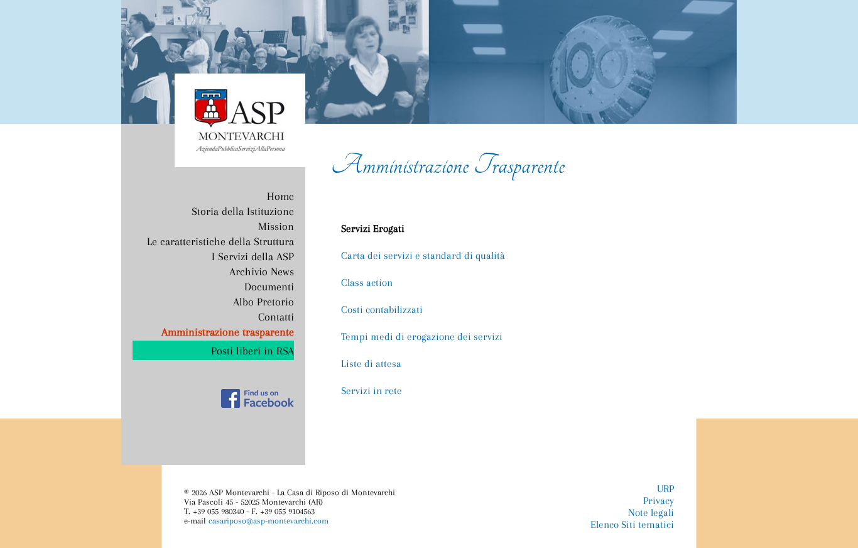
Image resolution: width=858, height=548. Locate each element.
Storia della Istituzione (243, 211)
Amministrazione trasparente (227, 332)
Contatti (276, 316)
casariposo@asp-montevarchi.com (269, 520)
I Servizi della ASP (253, 256)
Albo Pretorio (263, 301)
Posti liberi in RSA (252, 350)
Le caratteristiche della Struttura (220, 241)
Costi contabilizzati (382, 309)
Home (280, 196)
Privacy (658, 501)
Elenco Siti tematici (632, 524)
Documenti (269, 286)
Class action (367, 282)
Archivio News (261, 271)
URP (665, 489)
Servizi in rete (371, 391)
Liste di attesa (371, 364)
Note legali (651, 512)
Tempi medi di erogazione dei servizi (421, 336)
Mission (276, 226)
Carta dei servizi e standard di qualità (423, 255)
